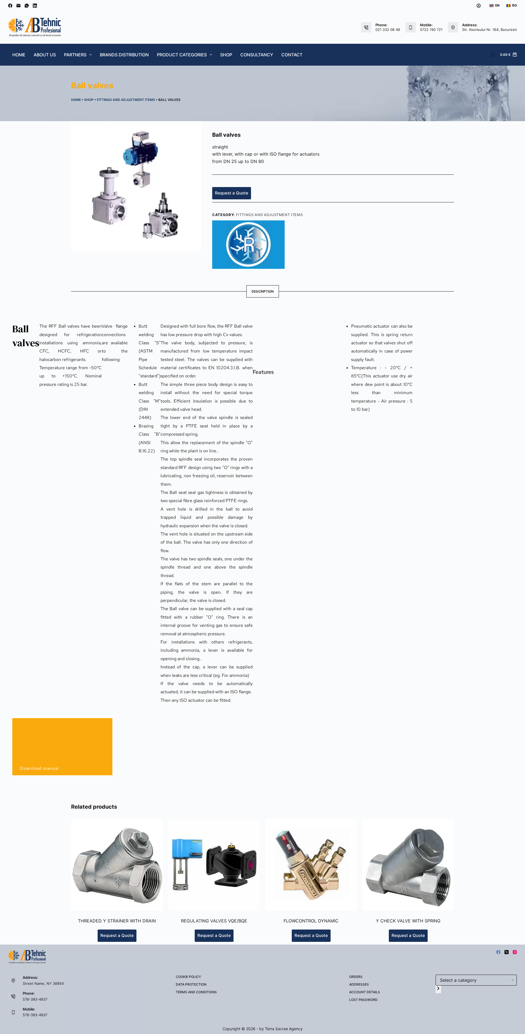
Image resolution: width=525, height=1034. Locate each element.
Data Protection (191, 984)
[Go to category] (438, 989)
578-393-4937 (35, 999)
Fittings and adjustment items (126, 100)
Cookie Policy (188, 977)
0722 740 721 (431, 29)
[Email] (18, 6)
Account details (364, 992)
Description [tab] (263, 291)
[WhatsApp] (27, 6)
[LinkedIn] (35, 6)
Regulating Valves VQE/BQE (214, 921)
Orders (356, 977)
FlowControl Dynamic (311, 921)
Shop (226, 54)
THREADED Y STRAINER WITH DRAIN (117, 921)
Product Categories (182, 54)
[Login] (479, 6)
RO (514, 5)
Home (18, 54)
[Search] (493, 55)
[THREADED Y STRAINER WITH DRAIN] (117, 865)
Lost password (363, 1000)
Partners (75, 54)
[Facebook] (10, 6)
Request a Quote (231, 193)
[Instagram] (515, 952)
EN (497, 5)
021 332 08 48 (387, 29)
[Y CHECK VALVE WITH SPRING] (408, 865)
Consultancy (256, 54)
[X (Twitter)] (506, 952)
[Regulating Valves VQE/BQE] (214, 865)
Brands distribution (124, 54)
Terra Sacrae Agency (284, 1028)
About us (45, 54)
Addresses (359, 984)
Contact (291, 54)
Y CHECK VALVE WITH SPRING (408, 921)
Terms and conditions (196, 992)
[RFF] (248, 244)
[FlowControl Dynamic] (311, 865)
